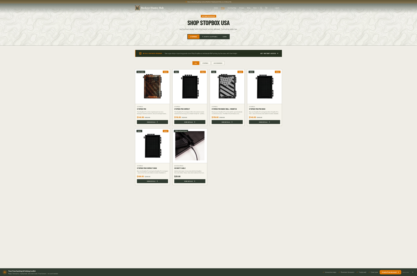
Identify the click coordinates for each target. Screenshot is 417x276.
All (196, 63)
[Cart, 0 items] (266, 8)
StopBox (193, 37)
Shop (223, 8)
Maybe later (406, 272)
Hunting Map (232, 8)
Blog (248, 8)
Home (216, 8)
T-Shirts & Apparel (210, 37)
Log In (277, 8)
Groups (241, 8)
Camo (225, 37)
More (255, 8)
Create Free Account (389, 272)
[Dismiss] (412, 272)
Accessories (218, 63)
